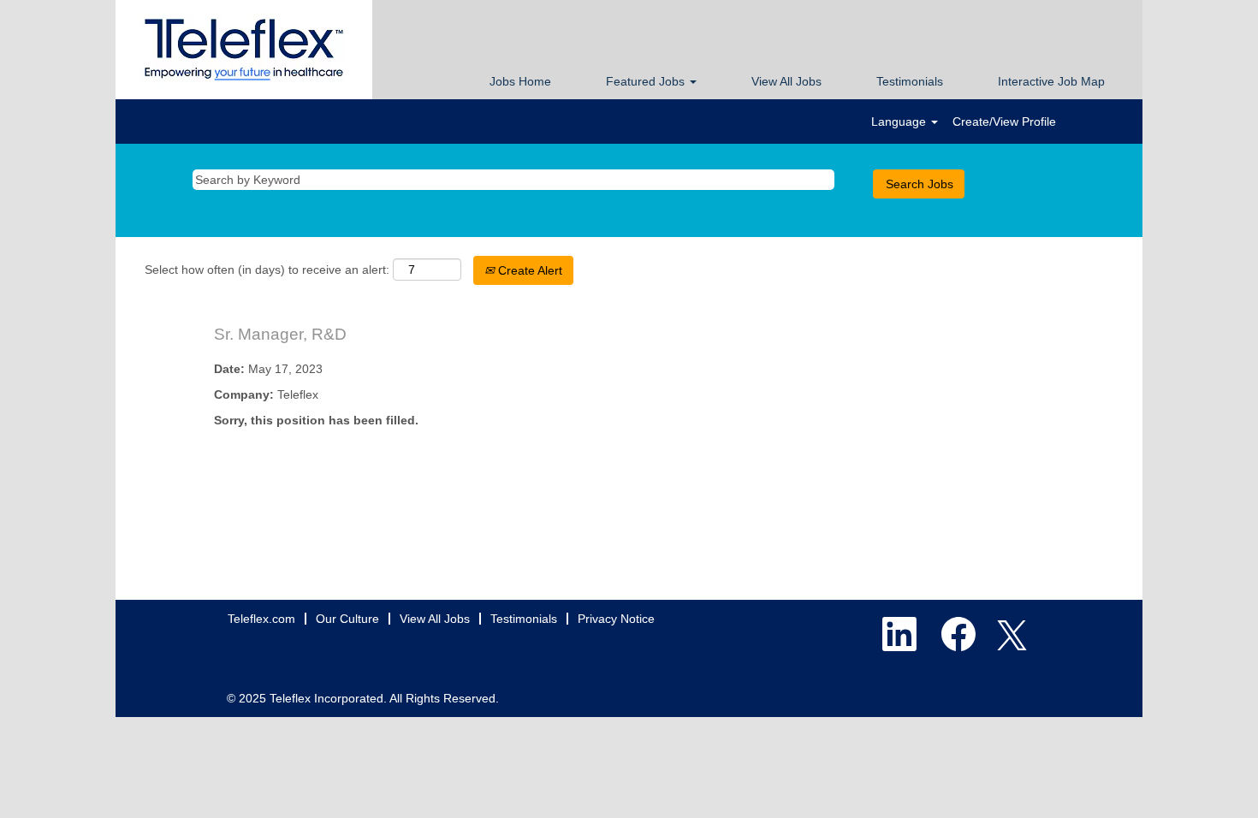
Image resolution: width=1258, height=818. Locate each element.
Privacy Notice (616, 618)
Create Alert (528, 270)
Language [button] (900, 121)
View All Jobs (786, 81)
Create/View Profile (1004, 121)
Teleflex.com (261, 618)
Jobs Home (520, 81)
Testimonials (909, 81)
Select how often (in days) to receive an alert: (267, 269)
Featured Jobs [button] (647, 81)
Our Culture (347, 618)
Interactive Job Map (1051, 81)
